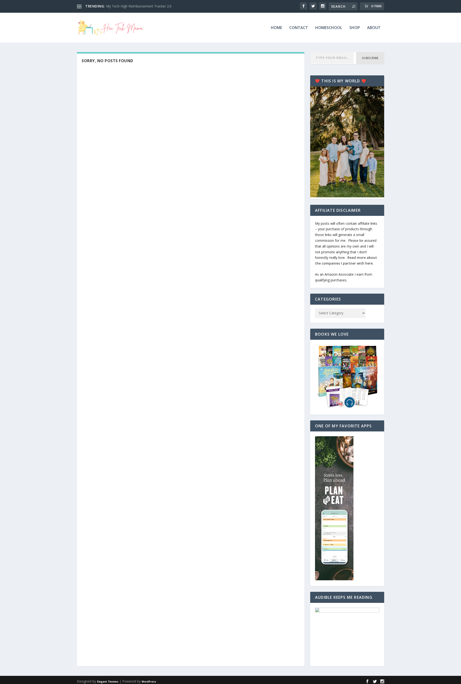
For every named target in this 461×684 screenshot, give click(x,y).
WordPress (149, 681)
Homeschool (328, 28)
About (374, 28)
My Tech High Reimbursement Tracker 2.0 (138, 6)
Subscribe (370, 58)
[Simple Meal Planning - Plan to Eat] (334, 579)
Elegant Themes (107, 681)
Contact (298, 28)
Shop (354, 28)
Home (276, 28)
